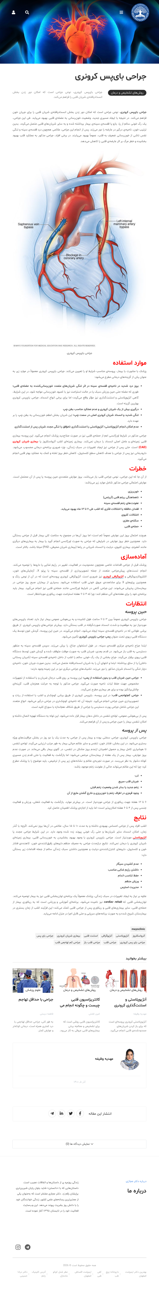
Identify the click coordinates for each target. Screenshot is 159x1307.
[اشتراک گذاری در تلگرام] (52, 1113)
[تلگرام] (27, 1247)
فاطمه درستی (46, 1014)
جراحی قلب (110, 942)
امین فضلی (94, 1014)
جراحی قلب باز (92, 942)
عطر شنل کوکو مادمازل (60, 1274)
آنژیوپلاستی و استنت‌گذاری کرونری (130, 1002)
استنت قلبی (91, 936)
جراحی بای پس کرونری (132, 942)
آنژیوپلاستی (139, 838)
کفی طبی (99, 1274)
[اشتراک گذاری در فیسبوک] (80, 1113)
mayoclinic (138, 929)
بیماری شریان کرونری (68, 936)
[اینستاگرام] (18, 1247)
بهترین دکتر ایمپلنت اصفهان (135, 1274)
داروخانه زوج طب (112, 1274)
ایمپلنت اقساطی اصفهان (83, 1274)
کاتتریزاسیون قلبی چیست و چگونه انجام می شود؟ (80, 1005)
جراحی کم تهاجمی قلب (67, 942)
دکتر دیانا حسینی (22, 1274)
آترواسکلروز (139, 936)
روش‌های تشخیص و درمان (127, 93)
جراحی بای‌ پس (45, 936)
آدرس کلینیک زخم (39, 1274)
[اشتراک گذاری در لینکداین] (61, 1113)
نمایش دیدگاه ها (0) (78, 1144)
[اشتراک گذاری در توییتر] (71, 1113)
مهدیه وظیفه (139, 1014)
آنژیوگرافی (106, 936)
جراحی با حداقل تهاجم (36, 999)
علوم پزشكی (33, 990)
